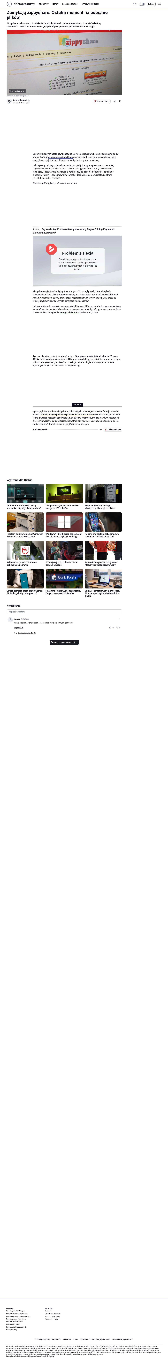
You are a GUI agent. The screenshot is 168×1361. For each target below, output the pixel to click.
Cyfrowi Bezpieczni (90, 4)
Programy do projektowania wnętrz (18, 1316)
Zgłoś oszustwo (70, 4)
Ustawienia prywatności (122, 1339)
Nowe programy (11, 1330)
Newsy (55, 4)
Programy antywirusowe (14, 1322)
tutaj (52, 1356)
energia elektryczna (69, 312)
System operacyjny (51, 1319)
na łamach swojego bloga (60, 157)
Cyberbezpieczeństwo (52, 1316)
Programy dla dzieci (13, 1324)
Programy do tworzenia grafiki (16, 1327)
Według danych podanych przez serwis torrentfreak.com (68, 414)
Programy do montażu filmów (16, 1319)
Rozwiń (76, 404)
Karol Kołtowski (20, 100)
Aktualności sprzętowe (52, 1313)
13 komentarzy (102, 101)
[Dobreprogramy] (26, 4)
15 (113, 628)
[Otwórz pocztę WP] (135, 4)
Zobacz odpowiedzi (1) (27, 633)
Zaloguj (151, 4)
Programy (44, 4)
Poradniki (48, 1311)
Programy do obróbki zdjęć (15, 1311)
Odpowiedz (18, 628)
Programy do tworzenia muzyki (16, 1313)
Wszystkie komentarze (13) (63, 642)
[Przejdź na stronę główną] (9, 6)
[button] (142, 4)
